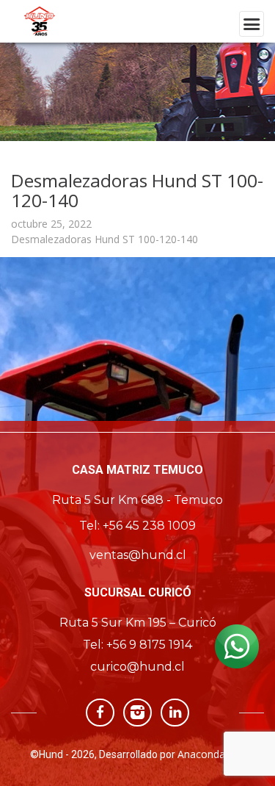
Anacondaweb (211, 754)
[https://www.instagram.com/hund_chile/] (137, 711)
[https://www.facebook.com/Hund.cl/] (100, 711)
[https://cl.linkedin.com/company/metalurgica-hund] (175, 711)
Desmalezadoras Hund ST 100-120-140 (104, 239)
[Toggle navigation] (251, 24)
